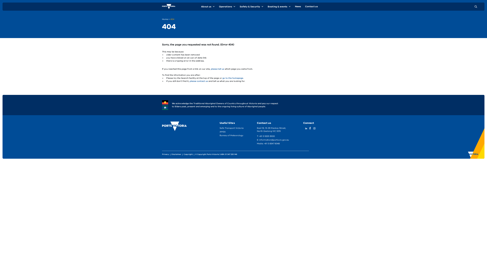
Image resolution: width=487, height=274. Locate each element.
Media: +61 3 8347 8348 (268, 143)
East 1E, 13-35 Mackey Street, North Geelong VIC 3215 (271, 130)
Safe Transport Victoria (232, 128)
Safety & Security (250, 6)
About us (206, 6)
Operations (225, 6)
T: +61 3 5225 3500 (266, 136)
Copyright (188, 154)
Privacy (165, 154)
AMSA (223, 131)
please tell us (217, 69)
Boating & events (277, 6)
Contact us (311, 6)
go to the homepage (232, 78)
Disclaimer (176, 154)
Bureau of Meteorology (231, 135)
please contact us (199, 81)
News (298, 6)
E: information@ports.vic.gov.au (273, 140)
